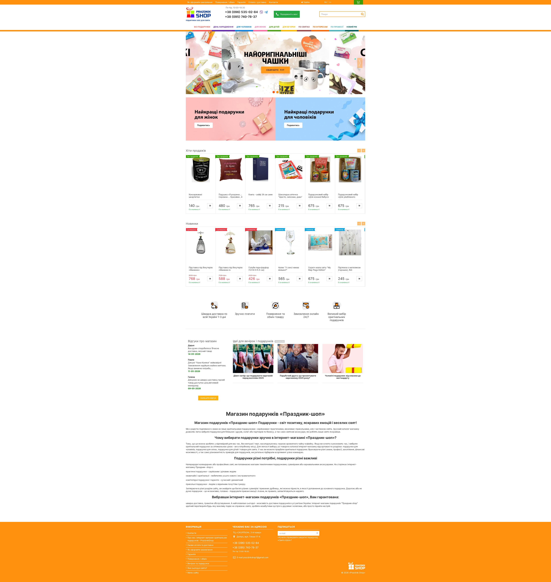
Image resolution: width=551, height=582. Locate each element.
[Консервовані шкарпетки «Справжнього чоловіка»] (201, 169)
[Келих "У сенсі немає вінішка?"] (290, 242)
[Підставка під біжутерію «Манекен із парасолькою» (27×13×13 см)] (231, 242)
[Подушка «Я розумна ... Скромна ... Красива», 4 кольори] (231, 169)
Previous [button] (191, 63)
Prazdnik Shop (357, 572)
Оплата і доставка (257, 2)
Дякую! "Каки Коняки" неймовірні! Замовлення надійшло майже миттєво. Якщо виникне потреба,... (207, 365)
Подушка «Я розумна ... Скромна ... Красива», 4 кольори (230, 197)
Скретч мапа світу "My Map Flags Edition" (319, 268)
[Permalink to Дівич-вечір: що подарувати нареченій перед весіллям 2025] (253, 358)
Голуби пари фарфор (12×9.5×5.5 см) (259, 268)
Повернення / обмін (224, 2)
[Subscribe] (317, 533)
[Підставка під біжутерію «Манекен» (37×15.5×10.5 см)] (201, 242)
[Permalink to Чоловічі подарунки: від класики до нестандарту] (342, 358)
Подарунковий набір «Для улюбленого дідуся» (348, 197)
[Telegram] (266, 12)
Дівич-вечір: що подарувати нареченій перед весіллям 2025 (253, 376)
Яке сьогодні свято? (197, 568)
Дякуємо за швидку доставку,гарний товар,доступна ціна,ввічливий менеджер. (206, 383)
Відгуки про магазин (202, 341)
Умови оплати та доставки (200, 545)
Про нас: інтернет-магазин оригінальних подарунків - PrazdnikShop (207, 539)
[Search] (362, 14)
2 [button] (277, 92)
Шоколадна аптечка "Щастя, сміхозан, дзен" (290, 195)
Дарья (191, 345)
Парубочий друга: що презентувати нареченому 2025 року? (298, 376)
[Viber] (261, 12)
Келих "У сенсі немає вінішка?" (288, 268)
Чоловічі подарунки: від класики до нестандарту (343, 376)
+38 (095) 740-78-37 (241, 17)
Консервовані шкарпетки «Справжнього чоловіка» (196, 198)
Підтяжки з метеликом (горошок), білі (349, 268)
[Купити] (210, 205)
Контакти (273, 2)
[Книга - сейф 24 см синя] (260, 169)
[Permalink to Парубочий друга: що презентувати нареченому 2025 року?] (298, 358)
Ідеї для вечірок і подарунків (258, 341)
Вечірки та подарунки (198, 563)
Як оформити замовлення (199, 2)
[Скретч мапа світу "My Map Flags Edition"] (320, 242)
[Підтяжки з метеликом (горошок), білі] (350, 242)
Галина (191, 377)
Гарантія (241, 2)
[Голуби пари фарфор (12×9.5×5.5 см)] (260, 242)
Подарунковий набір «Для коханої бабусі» (318, 195)
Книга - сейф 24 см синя (260, 194)
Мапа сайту (193, 572)
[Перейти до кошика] (358, 2)
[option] (275, 62)
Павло (191, 359)
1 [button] (273, 92)
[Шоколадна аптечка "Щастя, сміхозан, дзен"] (290, 169)
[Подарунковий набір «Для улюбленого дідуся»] (350, 169)
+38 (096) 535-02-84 (241, 12)
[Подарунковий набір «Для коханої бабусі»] (320, 169)
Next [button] (359, 63)
